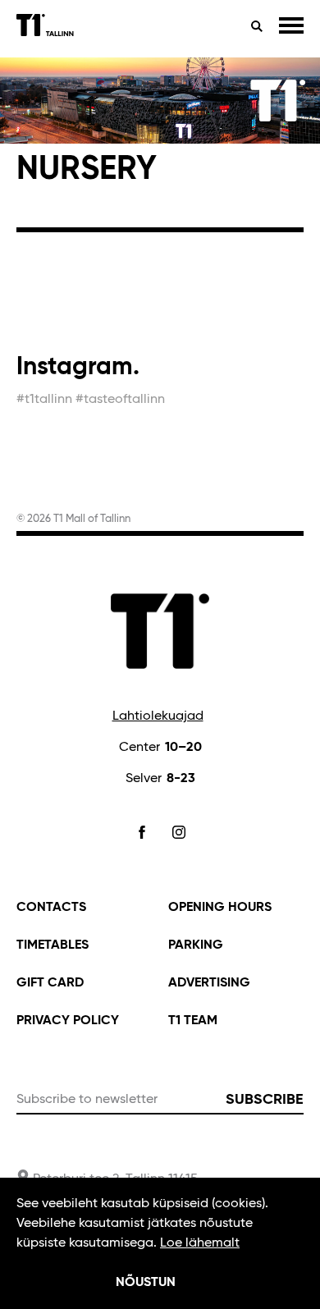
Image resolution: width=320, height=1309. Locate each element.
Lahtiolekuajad (157, 716)
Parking (195, 945)
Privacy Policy (67, 1021)
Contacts (51, 907)
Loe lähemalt (200, 1243)
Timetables (52, 945)
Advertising (209, 983)
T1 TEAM (192, 1021)
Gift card (50, 983)
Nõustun (146, 1282)
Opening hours (220, 907)
